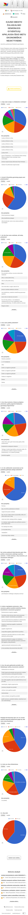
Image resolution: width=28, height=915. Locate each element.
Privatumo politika (9, 909)
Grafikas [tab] (3, 104)
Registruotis (23, 4)
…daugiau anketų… (14, 901)
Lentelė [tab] (8, 104)
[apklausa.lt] (5, 4)
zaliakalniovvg (8, 13)
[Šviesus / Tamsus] (24, 913)
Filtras (23, 13)
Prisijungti (17, 3)
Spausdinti (14, 17)
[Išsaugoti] (2, 131)
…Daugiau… (14, 309)
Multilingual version (9, 906)
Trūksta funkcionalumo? (6, 913)
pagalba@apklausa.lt (16, 913)
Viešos (12, 3)
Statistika (17, 13)
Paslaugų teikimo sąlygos (19, 906)
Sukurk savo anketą (14, 857)
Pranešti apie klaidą (18, 909)
